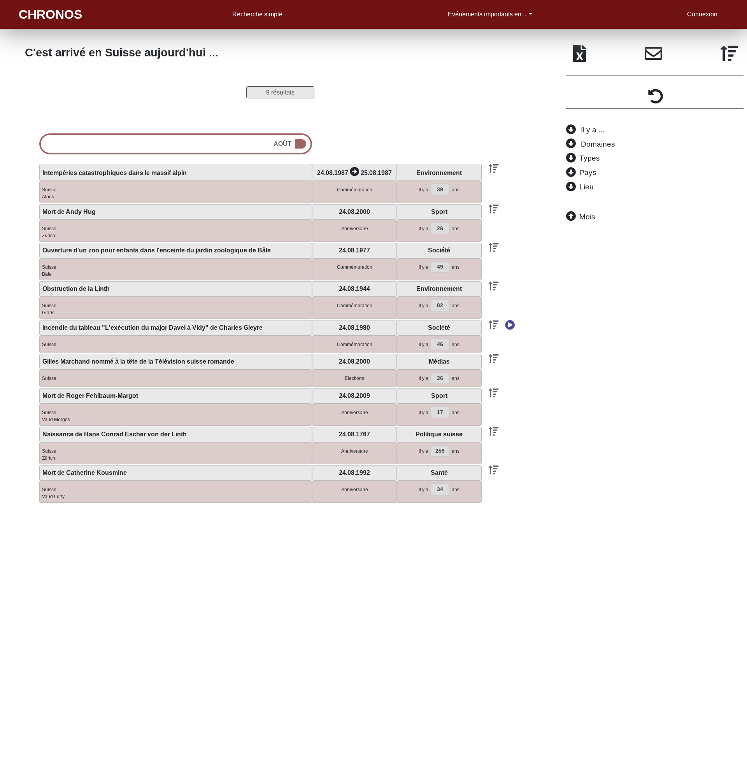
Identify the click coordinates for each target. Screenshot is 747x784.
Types (589, 158)
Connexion (702, 14)
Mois (587, 217)
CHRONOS (50, 14)
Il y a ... (592, 130)
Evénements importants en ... (488, 14)
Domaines (598, 144)
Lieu (586, 187)
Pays (587, 172)
